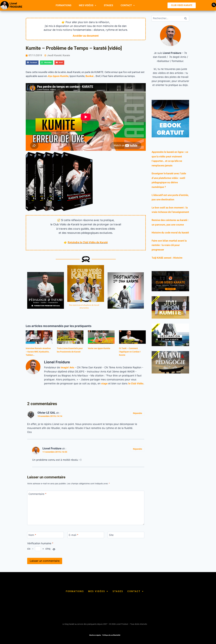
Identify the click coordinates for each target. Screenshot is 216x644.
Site (111, 535)
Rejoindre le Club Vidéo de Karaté (88, 242)
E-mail (73, 535)
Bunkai (89, 76)
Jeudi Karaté (54, 55)
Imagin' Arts (67, 367)
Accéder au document (86, 35)
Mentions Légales (95, 635)
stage (104, 383)
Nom (32, 535)
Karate (66, 55)
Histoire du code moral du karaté (170, 232)
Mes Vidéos (86, 5)
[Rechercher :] (170, 18)
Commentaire (37, 493)
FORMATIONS (63, 5)
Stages (108, 5)
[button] (214, 5)
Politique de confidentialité (111, 635)
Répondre (137, 413)
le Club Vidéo (135, 383)
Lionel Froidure (51, 448)
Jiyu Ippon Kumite (57, 76)
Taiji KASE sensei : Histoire (167, 257)
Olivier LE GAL (46, 412)
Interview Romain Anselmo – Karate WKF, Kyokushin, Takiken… (38, 351)
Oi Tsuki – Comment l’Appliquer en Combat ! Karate (130, 351)
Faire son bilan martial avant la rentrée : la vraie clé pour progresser (169, 245)
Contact (126, 5)
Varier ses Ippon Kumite (99, 348)
